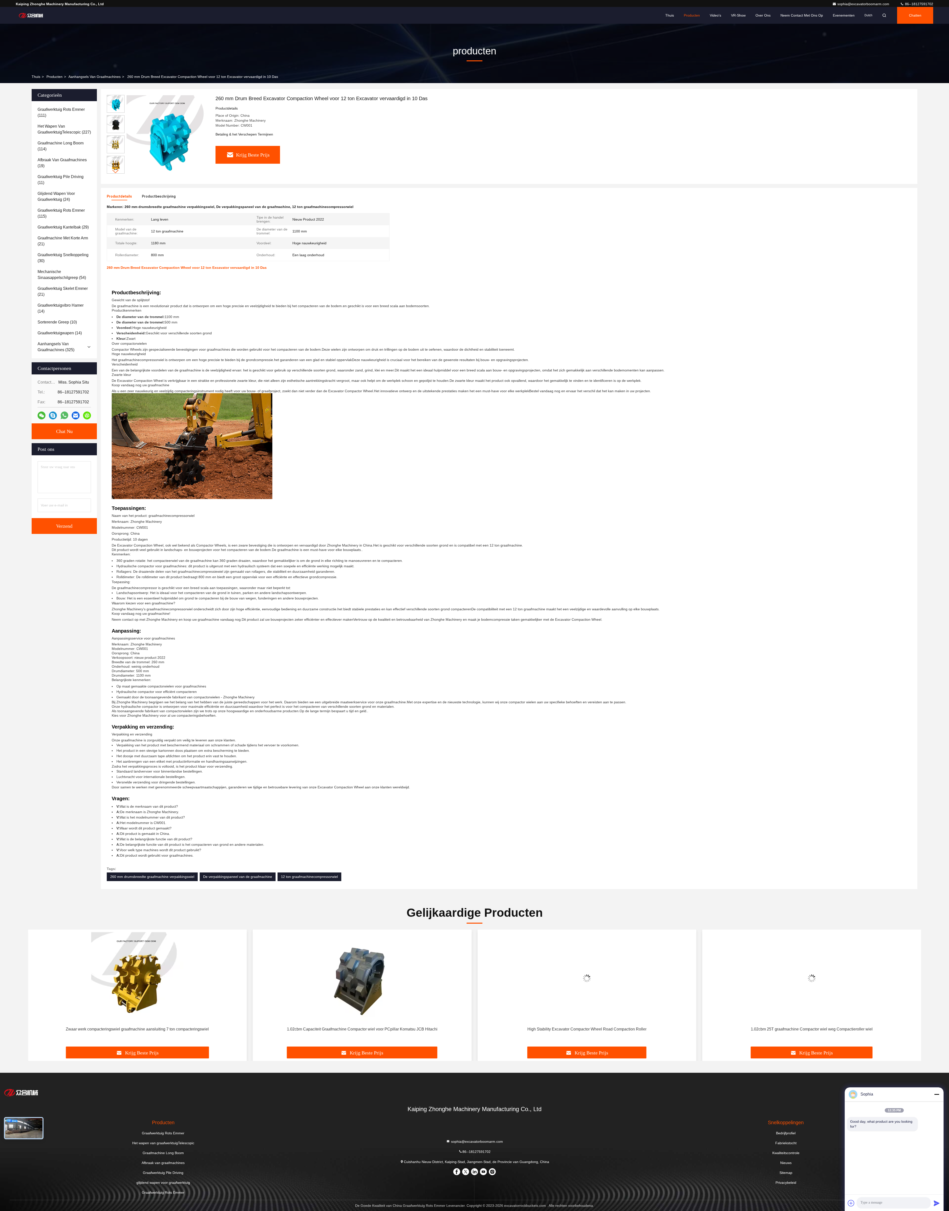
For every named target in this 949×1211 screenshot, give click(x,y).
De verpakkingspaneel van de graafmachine (237, 877)
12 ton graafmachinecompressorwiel (309, 877)
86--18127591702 (918, 4)
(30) (63, 258)
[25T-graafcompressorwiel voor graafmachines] (812, 978)
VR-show (738, 15)
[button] (115, 171)
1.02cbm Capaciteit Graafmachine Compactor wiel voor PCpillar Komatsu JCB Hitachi (137, 1029)
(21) (63, 241)
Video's (715, 15)
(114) (61, 146)
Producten (692, 15)
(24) (56, 196)
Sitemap (785, 1173)
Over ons (763, 15)
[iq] (87, 415)
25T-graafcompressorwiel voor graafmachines (812, 1029)
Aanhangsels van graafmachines (94, 77)
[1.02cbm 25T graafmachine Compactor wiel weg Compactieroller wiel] (587, 978)
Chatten (915, 15)
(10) (57, 322)
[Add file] (851, 1203)
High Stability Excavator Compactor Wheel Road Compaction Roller (362, 1029)
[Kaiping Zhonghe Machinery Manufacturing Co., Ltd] (31, 15)
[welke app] (64, 415)
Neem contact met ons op (801, 15)
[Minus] (937, 1094)
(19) (62, 163)
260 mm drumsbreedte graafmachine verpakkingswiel (152, 877)
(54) (62, 275)
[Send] (937, 1203)
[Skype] (53, 415)
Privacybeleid (786, 1183)
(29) (63, 227)
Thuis (669, 15)
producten (54, 77)
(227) (64, 129)
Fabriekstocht (786, 1143)
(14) (61, 308)
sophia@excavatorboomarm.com (863, 4)
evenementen (844, 15)
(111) (61, 112)
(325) (56, 347)
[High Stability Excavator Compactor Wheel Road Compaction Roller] (362, 978)
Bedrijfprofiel (786, 1133)
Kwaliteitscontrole (785, 1153)
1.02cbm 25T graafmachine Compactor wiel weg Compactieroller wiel (587, 1029)
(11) (61, 180)
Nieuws (786, 1163)
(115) (61, 213)
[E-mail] (75, 415)
